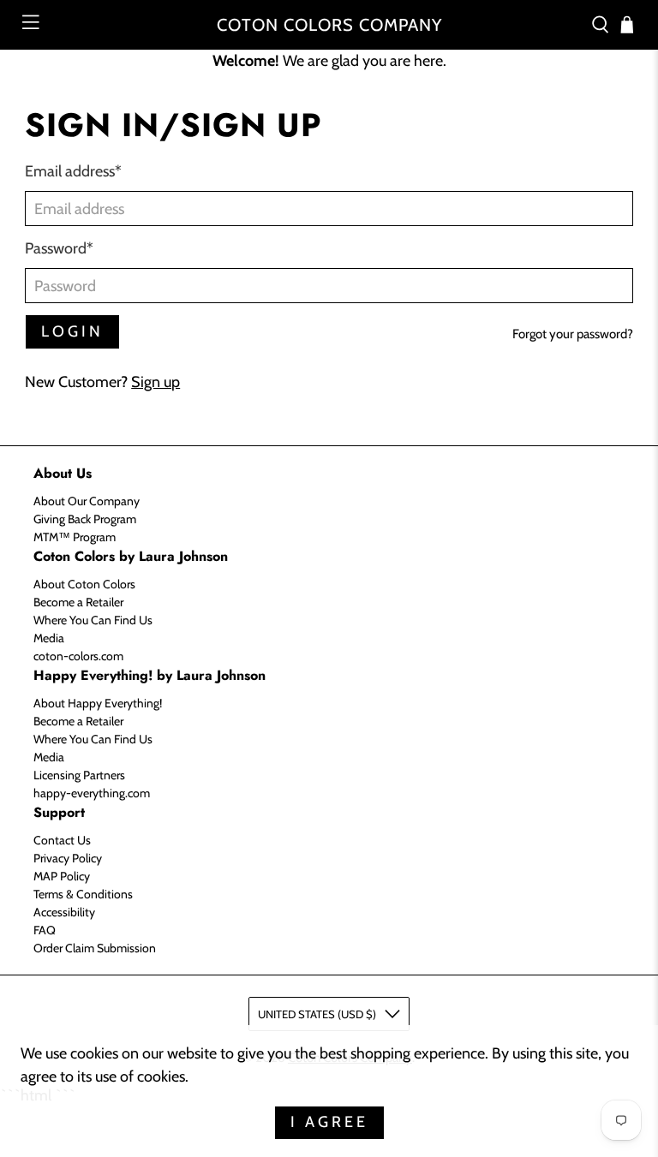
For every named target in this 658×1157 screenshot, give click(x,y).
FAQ (44, 930)
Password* (59, 248)
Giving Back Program (84, 519)
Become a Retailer (78, 602)
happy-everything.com (91, 793)
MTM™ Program (74, 537)
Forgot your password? (572, 334)
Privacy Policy (67, 858)
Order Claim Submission (94, 948)
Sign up (155, 382)
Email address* (73, 171)
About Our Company (86, 501)
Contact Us (62, 840)
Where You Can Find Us (93, 620)
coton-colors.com (78, 656)
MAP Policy (61, 876)
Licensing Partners (79, 775)
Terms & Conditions (83, 894)
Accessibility (64, 912)
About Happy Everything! (97, 703)
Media (48, 638)
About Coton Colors (84, 584)
